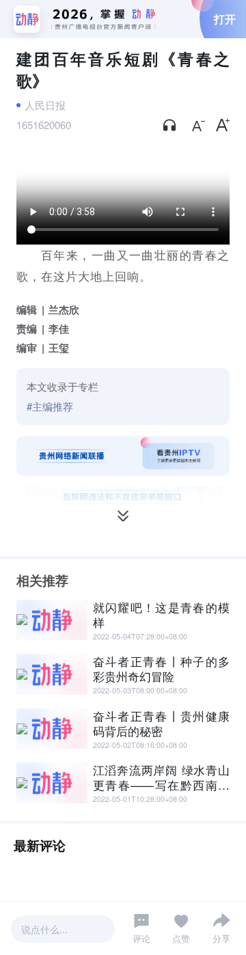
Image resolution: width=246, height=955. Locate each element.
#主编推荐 (50, 406)
